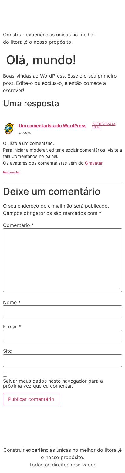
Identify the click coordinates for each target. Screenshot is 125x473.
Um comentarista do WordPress (52, 125)
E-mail (12, 326)
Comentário (18, 225)
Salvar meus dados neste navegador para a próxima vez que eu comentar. (53, 383)
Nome (12, 302)
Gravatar (93, 162)
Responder (11, 172)
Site (7, 350)
